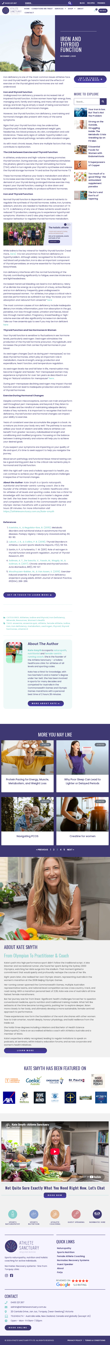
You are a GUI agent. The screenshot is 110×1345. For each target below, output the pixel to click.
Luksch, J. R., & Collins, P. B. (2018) (27, 541)
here (49, 300)
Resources (21, 620)
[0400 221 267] (3, 3)
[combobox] (46, 3)
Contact (29, 12)
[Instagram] (6, 1275)
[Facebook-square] (11, 1275)
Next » (70, 849)
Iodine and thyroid (39, 617)
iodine (66, 623)
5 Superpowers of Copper (96, 164)
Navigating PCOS (27, 836)
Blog (82, 3)
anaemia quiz (30, 623)
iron (8, 626)
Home (27, 8)
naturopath (60, 650)
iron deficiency (19, 626)
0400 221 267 (11, 3)
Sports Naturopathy (12, 1223)
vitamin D (23, 629)
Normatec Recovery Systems (73, 1260)
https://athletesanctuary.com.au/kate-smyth (28, 511)
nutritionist (34, 653)
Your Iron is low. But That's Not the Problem (97, 112)
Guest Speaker (65, 1264)
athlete (42, 623)
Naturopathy (64, 1248)
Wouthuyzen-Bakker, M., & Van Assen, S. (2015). (35, 571)
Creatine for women (83, 836)
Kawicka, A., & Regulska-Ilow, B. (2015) (30, 527)
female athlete (55, 623)
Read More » (27, 788)
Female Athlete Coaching (71, 1256)
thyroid (57, 626)
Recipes (91, 3)
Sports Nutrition (33, 1223)
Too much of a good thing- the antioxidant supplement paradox (97, 180)
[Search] (70, 3)
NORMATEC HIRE (97, 1222)
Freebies (101, 3)
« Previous (42, 849)
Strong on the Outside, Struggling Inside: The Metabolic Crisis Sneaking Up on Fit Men (97, 131)
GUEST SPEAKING (76, 1222)
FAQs (60, 1272)
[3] (37, 244)
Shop (70, 8)
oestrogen (46, 626)
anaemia (17, 623)
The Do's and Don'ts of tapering (95, 195)
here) (13, 253)
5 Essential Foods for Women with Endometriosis (96, 151)
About (80, 8)
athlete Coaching (55, 1223)
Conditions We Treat (42, 8)
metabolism (34, 626)
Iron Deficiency (57, 617)
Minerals (10, 620)
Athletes (24, 617)
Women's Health (36, 620)
